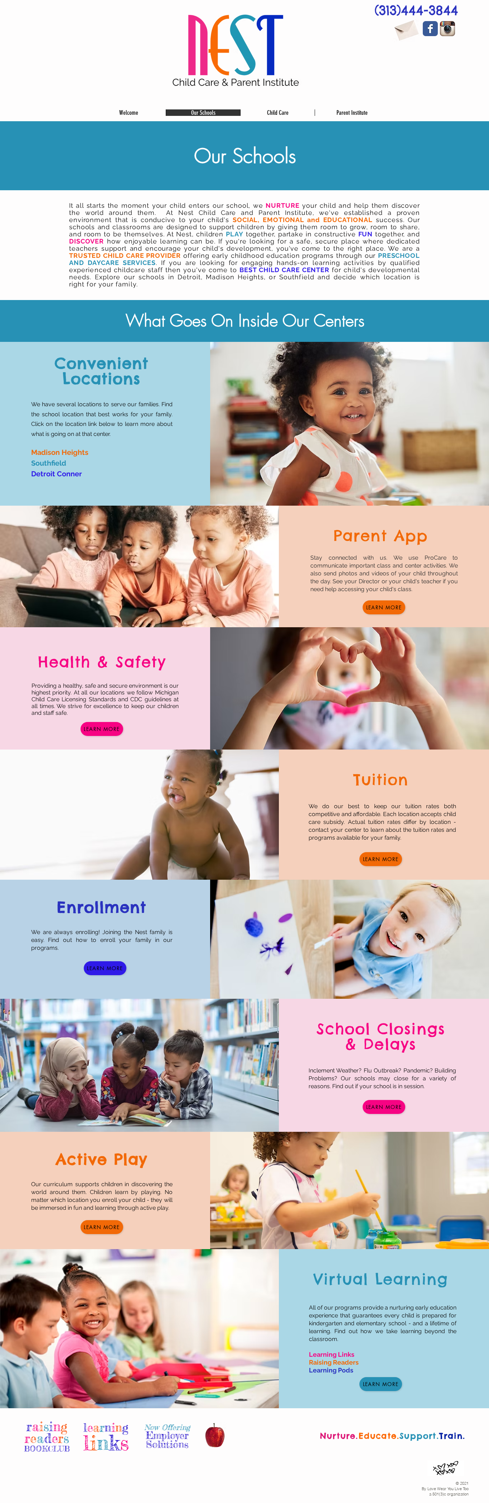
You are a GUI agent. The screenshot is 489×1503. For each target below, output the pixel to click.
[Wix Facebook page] (430, 28)
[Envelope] (406, 28)
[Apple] (215, 1436)
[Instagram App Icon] (447, 28)
